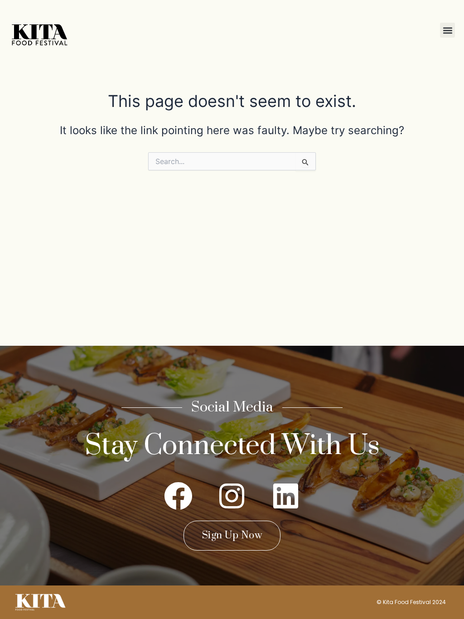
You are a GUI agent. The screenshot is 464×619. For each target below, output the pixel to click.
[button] (447, 30)
